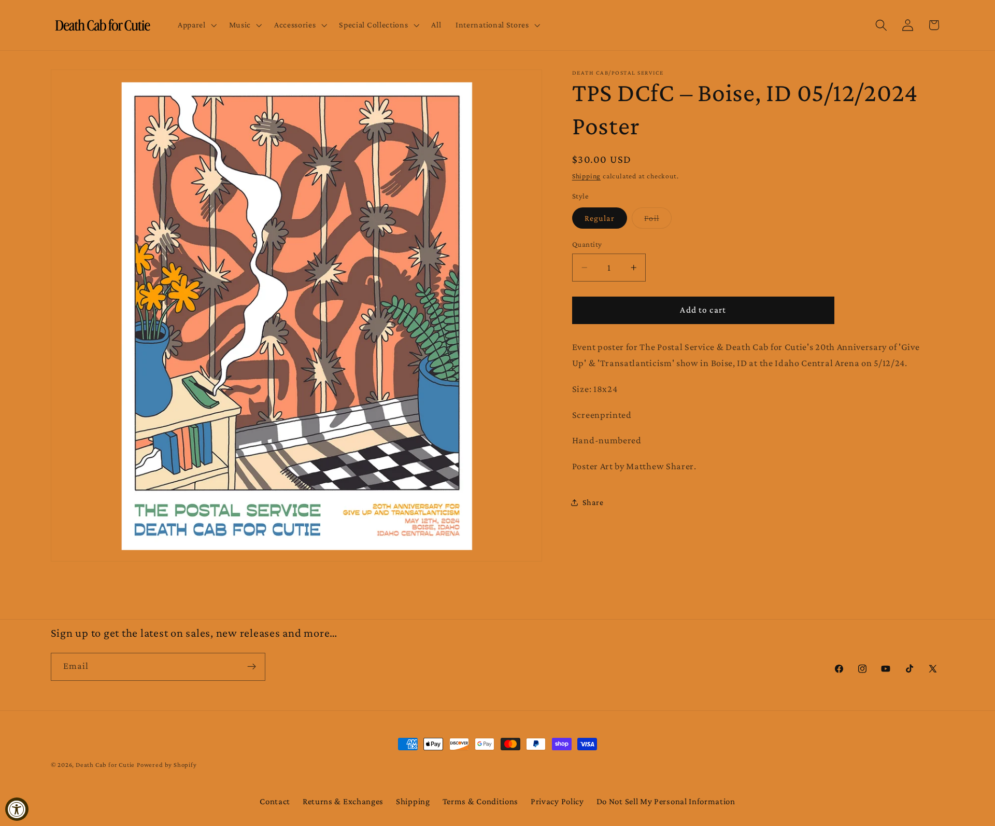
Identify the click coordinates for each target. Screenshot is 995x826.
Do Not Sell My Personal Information (665, 801)
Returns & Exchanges (343, 801)
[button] (196, 25)
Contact (275, 801)
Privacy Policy (557, 801)
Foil (658, 221)
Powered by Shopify (167, 764)
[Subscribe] (251, 667)
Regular (600, 218)
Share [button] (592, 502)
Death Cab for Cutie (105, 764)
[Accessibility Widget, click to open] (17, 809)
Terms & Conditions (480, 801)
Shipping (586, 176)
